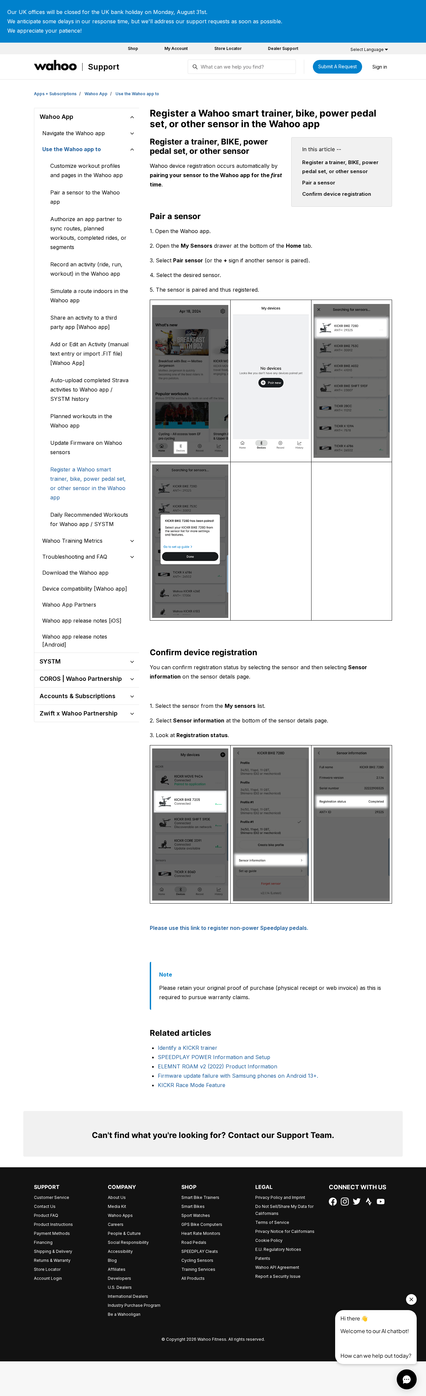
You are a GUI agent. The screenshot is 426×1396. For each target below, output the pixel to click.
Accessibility (120, 1251)
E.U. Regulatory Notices (278, 1249)
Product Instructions (53, 1224)
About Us (117, 1197)
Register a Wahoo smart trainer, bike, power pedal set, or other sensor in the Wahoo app (88, 483)
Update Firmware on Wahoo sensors (86, 447)
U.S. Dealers (120, 1287)
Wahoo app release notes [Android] (74, 640)
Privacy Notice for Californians (285, 1231)
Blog (112, 1260)
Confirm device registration (336, 194)
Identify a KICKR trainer (187, 1047)
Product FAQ (46, 1215)
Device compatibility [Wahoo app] (84, 588)
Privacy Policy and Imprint (280, 1197)
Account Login (48, 1278)
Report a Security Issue (278, 1276)
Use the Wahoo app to (137, 93)
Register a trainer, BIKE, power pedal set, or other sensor (340, 166)
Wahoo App (96, 93)
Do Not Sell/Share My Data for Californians (284, 1210)
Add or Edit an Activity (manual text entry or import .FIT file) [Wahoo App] (89, 353)
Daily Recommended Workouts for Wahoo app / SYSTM (89, 519)
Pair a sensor (318, 182)
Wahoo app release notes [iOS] (81, 620)
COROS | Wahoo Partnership (81, 678)
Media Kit (117, 1206)
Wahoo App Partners (69, 604)
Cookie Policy (269, 1240)
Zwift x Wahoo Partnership (78, 713)
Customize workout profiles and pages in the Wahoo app (86, 170)
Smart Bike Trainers (200, 1197)
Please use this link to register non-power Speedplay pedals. (229, 928)
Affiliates (116, 1269)
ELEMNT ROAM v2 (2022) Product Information (217, 1066)
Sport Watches (195, 1215)
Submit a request (337, 66)
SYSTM (50, 661)
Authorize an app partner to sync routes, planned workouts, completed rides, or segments (88, 233)
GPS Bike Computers (201, 1224)
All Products (193, 1278)
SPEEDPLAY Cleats (199, 1251)
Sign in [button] (379, 67)
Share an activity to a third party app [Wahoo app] (83, 322)
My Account (176, 48)
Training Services (198, 1269)
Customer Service (51, 1197)
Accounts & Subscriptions (77, 696)
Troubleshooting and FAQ (74, 556)
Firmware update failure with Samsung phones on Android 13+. (238, 1075)
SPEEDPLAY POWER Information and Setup (214, 1057)
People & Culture (124, 1233)
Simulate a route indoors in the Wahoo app (89, 296)
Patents (262, 1258)
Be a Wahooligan (124, 1314)
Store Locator (228, 48)
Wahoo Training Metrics (72, 540)
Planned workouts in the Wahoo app (81, 421)
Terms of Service (272, 1222)
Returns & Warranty (52, 1260)
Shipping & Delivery (53, 1251)
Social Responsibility (128, 1242)
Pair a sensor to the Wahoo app (85, 197)
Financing (43, 1242)
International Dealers (128, 1296)
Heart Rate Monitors (200, 1233)
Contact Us (45, 1206)
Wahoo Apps (120, 1215)
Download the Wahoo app (75, 572)
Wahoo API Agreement (277, 1267)
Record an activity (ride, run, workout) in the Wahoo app (86, 269)
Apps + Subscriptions (55, 93)
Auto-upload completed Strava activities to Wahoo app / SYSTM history (89, 389)
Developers (119, 1278)
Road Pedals (193, 1242)
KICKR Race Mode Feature (191, 1085)
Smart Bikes (193, 1206)
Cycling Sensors (197, 1260)
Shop (133, 48)
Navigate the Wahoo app (73, 133)
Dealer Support (283, 48)
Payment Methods (52, 1233)
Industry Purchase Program (134, 1305)
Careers (115, 1224)
